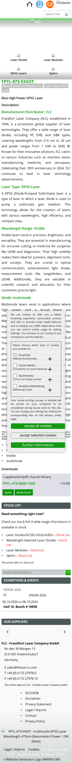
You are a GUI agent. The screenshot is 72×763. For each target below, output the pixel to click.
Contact (31, 715)
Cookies (34, 749)
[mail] (50, 4)
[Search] (67, 14)
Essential (24, 355)
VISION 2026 (12, 590)
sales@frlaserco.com (22, 667)
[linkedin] (63, 4)
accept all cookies (38, 426)
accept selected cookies (38, 435)
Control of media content (27, 379)
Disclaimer (33, 698)
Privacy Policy (35, 721)
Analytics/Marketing (31, 386)
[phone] (40, 4)
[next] (64, 632)
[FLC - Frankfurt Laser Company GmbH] (36, 35)
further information (38, 445)
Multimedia (26, 375)
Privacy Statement (38, 704)
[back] (7, 632)
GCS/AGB (32, 693)
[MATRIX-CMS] (31, 759)
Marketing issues (22, 389)
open (8, 492)
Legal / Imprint (35, 710)
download (24, 492)
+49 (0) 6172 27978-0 (21, 673)
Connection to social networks (30, 369)
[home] (29, 4)
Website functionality (25, 358)
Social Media (27, 365)
